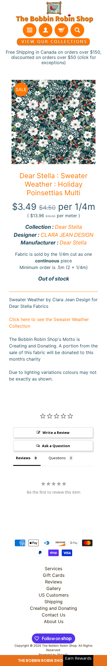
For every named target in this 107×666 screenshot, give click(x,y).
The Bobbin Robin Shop (59, 646)
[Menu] (29, 30)
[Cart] (61, 30)
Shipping (53, 601)
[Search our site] (77, 30)
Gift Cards (53, 575)
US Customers (54, 595)
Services (53, 568)
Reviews (53, 582)
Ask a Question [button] (56, 445)
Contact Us (53, 615)
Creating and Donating (53, 608)
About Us (53, 621)
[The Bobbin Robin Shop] (53, 11)
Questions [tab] (57, 457)
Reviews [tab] (23, 457)
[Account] (45, 30)
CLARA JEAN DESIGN (67, 235)
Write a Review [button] (56, 432)
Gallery (53, 588)
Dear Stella (68, 227)
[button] (53, 660)
